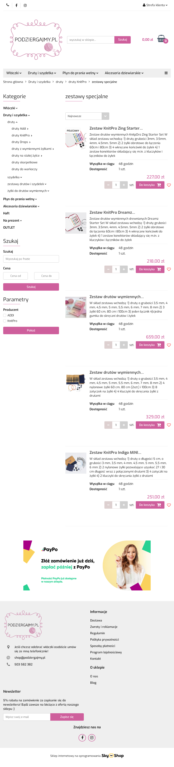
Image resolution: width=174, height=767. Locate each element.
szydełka (13, 177)
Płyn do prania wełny (19, 199)
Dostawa (96, 620)
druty (11, 122)
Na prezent (11, 220)
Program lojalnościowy (106, 652)
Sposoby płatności (102, 646)
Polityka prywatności (104, 640)
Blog (93, 683)
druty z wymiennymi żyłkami (32, 149)
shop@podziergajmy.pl (29, 658)
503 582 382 (23, 664)
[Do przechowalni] (169, 185)
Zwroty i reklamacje (104, 627)
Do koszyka (147, 185)
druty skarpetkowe (25, 162)
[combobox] (87, 116)
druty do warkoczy (24, 169)
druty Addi (19, 129)
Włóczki (9, 108)
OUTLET (9, 227)
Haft (6, 213)
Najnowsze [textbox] (74, 116)
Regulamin (97, 633)
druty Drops (20, 142)
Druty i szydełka (15, 115)
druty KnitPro (21, 135)
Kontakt (95, 659)
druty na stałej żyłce (26, 156)
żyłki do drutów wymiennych (27, 191)
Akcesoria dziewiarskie (20, 206)
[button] (98, 612)
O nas (94, 676)
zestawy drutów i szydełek (26, 184)
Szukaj (31, 287)
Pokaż (31, 330)
